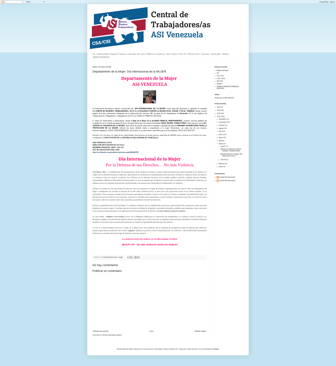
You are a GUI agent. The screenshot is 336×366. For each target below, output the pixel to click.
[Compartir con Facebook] (136, 257)
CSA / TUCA (221, 78)
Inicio (151, 331)
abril (220, 141)
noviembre (223, 122)
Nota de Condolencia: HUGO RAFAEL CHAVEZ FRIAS (230, 150)
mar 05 (223, 160)
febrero (221, 164)
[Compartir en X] (133, 257)
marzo (221, 144)
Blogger (216, 349)
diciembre (222, 119)
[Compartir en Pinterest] (138, 257)
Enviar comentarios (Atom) (112, 335)
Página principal (222, 70)
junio (221, 134)
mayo (221, 137)
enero (221, 167)
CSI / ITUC (220, 76)
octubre (222, 125)
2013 (219, 116)
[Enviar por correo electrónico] (128, 257)
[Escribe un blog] (131, 257)
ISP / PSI (220, 81)
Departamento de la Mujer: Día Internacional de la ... (231, 155)
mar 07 (223, 146)
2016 (219, 107)
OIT (218, 73)
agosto (221, 128)
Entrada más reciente (100, 331)
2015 (219, 110)
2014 (219, 113)
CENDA (219, 84)
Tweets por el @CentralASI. (224, 98)
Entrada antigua (200, 331)
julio (220, 131)
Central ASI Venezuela (227, 177)
